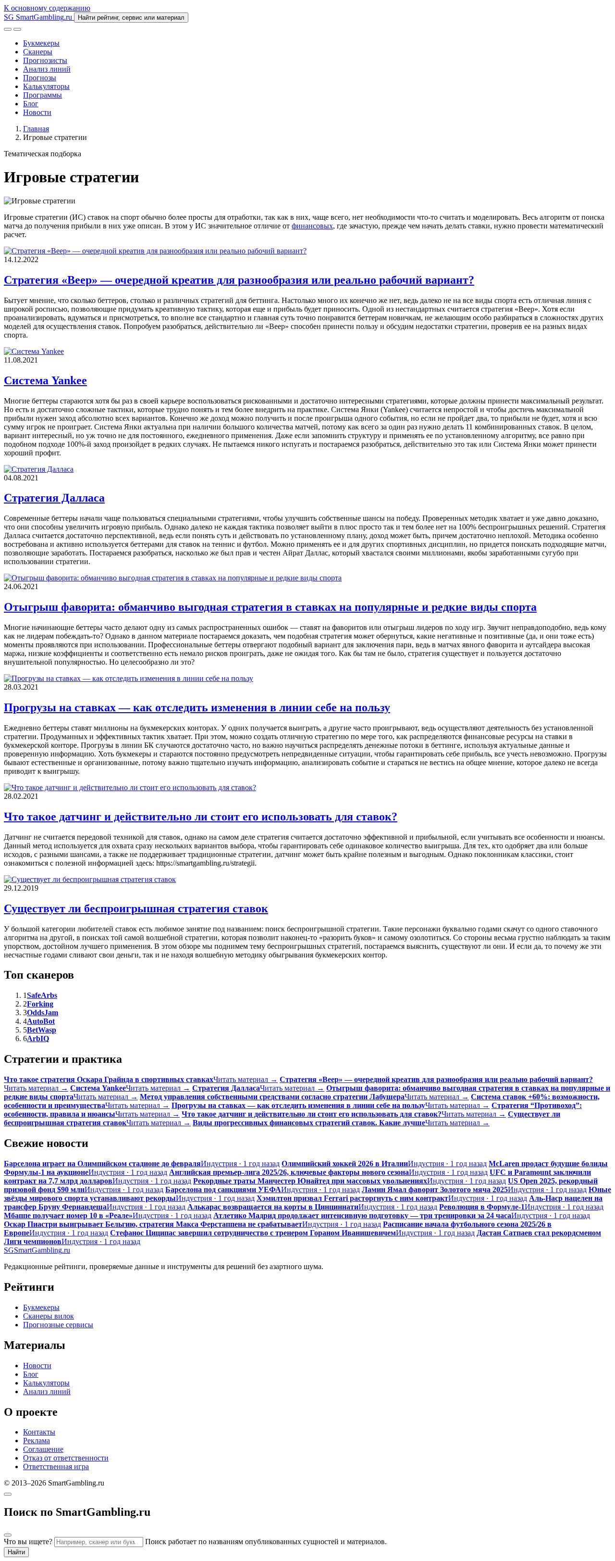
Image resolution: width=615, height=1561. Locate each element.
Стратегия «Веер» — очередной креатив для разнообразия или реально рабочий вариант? (239, 280)
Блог (30, 104)
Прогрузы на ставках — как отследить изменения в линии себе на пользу (197, 707)
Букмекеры (41, 43)
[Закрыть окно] (8, 1494)
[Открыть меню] (17, 29)
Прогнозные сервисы (58, 1325)
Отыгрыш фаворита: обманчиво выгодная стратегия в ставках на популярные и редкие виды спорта (270, 607)
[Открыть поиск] (8, 29)
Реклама (36, 1440)
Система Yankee (45, 380)
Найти (16, 1552)
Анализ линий (47, 69)
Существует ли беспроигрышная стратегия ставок (136, 908)
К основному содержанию (47, 8)
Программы (42, 95)
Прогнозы (39, 78)
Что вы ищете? (28, 1541)
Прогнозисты (45, 60)
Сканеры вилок (48, 1316)
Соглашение (43, 1449)
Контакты (39, 1432)
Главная (36, 129)
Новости (37, 112)
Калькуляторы (46, 86)
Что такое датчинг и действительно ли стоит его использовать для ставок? (200, 816)
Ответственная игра (56, 1466)
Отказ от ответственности (66, 1458)
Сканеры (37, 52)
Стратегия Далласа (54, 497)
